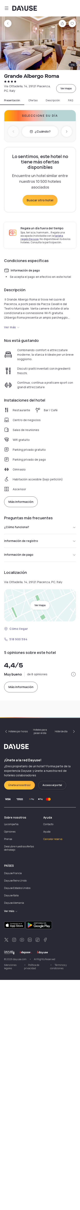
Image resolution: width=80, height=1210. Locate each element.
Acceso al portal (52, 785)
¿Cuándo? (42, 131)
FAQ (70, 100)
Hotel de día (61, 731)
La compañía (11, 824)
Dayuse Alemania (14, 903)
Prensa (8, 839)
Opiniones (9, 831)
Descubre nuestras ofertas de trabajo (19, 848)
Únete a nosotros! (19, 785)
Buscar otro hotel (40, 200)
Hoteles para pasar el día (40, 731)
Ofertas (33, 100)
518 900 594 (18, 639)
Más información (20, 502)
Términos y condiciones (58, 966)
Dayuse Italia (11, 895)
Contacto (48, 824)
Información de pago (18, 555)
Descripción (53, 100)
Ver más (10, 327)
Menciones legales (10, 966)
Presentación (12, 100)
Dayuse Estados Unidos (17, 888)
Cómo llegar (18, 629)
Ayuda (46, 831)
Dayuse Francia (13, 873)
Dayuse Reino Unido (15, 880)
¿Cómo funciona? (16, 527)
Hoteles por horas (18, 731)
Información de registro (21, 541)
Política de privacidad (31, 966)
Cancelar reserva (52, 839)
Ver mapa (66, 88)
